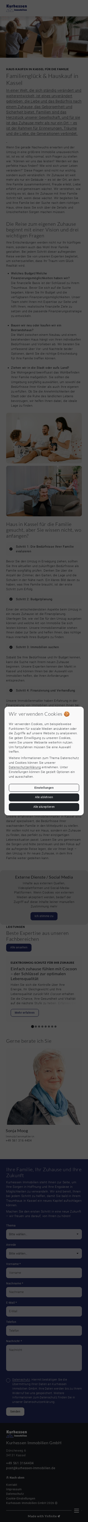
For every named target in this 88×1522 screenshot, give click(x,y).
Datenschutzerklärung (25, 767)
